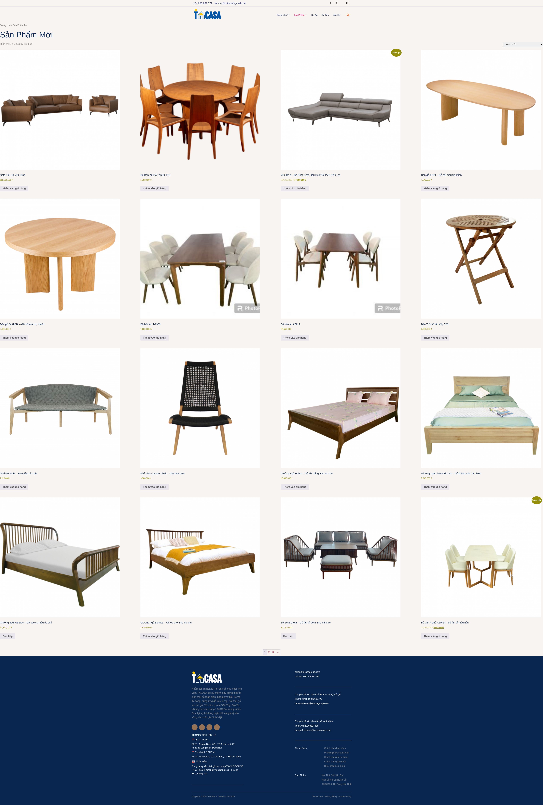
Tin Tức (325, 15)
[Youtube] (348, 3)
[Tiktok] (217, 727)
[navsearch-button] (348, 15)
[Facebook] (330, 3)
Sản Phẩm (299, 15)
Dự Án (314, 15)
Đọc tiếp (8, 636)
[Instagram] (336, 3)
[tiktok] (342, 3)
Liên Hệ (336, 15)
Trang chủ (282, 15)
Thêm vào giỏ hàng (14, 188)
